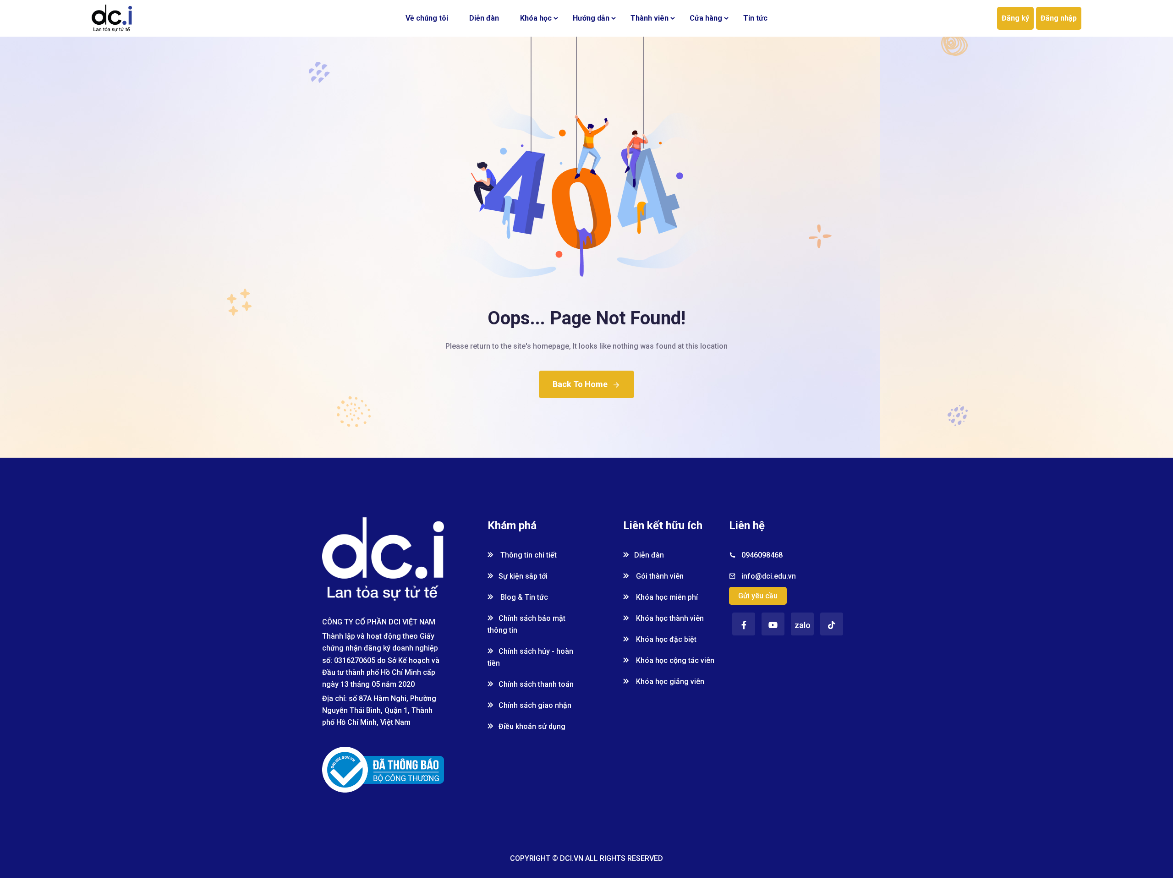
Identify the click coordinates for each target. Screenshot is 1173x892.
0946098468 (762, 555)
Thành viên (649, 18)
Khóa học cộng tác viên (674, 660)
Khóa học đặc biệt (665, 639)
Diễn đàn (484, 18)
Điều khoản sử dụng (532, 726)
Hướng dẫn (591, 18)
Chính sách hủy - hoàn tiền (530, 657)
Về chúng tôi (427, 18)
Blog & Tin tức (523, 597)
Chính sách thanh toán (536, 684)
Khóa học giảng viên (669, 681)
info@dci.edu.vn (768, 576)
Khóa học (536, 18)
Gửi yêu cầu (758, 595)
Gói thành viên (659, 576)
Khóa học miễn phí (666, 597)
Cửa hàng (706, 18)
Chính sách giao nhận (535, 705)
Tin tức (755, 18)
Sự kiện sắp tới (523, 576)
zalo (803, 625)
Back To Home (580, 384)
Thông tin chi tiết (528, 555)
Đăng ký (1015, 18)
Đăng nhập (1059, 18)
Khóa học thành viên (669, 618)
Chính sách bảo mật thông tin (526, 624)
